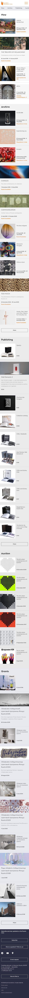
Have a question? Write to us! (14, 947)
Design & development (6, 992)
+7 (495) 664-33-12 (6, 970)
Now (2, 8)
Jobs (2, 990)
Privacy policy (4, 985)
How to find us (14, 976)
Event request (14, 959)
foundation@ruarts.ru (7, 969)
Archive (9, 8)
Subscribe (14, 940)
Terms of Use (4, 987)
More (14, 330)
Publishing (19, 8)
